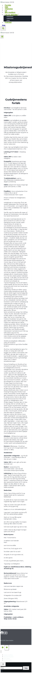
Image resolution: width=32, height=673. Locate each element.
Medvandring (10, 16)
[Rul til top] (3, 647)
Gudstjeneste (10, 18)
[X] (4, 633)
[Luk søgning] (3, 664)
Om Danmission (8, 660)
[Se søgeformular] (3, 28)
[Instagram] (6, 633)
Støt (3, 25)
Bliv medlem (10, 12)
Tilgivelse (9, 9)
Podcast (8, 22)
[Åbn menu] (2, 36)
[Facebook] (2, 633)
